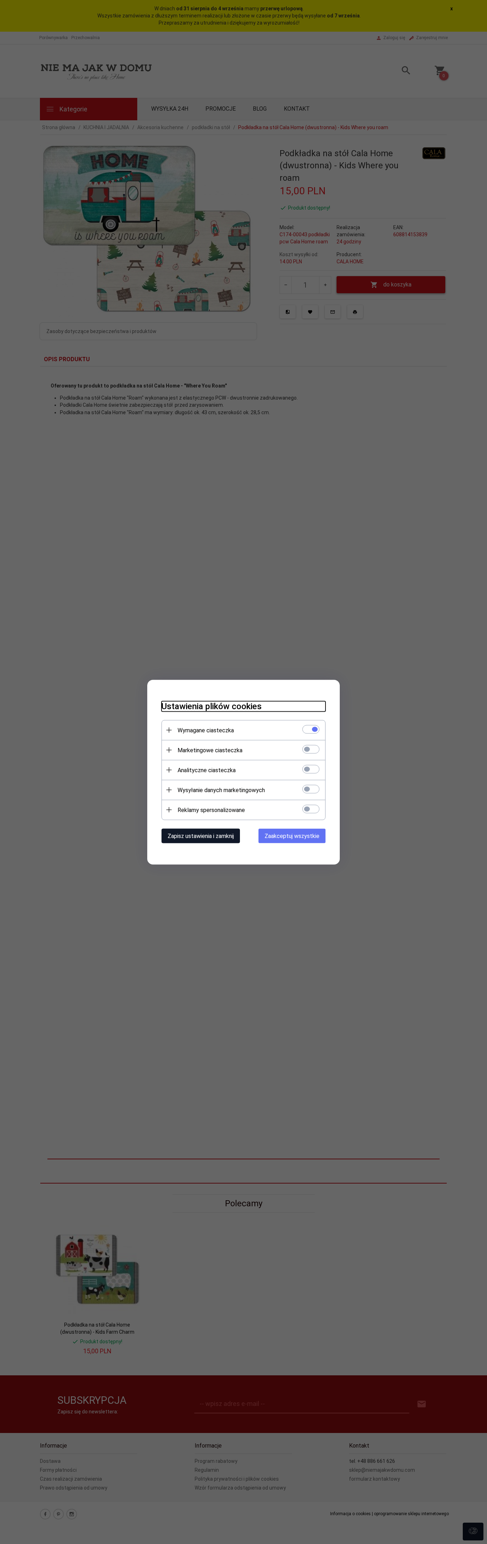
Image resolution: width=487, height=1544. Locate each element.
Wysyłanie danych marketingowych (221, 789)
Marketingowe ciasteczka (210, 750)
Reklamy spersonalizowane (211, 809)
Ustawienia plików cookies (212, 706)
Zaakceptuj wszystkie (292, 835)
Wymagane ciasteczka (206, 730)
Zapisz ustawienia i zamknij (201, 835)
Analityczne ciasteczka (207, 769)
